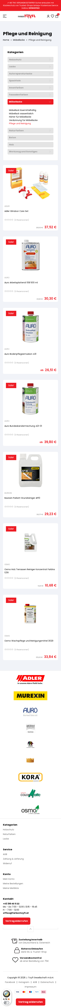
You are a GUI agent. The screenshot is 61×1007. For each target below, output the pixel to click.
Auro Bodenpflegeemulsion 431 (20, 353)
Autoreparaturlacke (20, 73)
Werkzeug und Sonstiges (23, 151)
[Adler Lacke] (30, 679)
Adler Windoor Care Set (16, 211)
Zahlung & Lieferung (13, 858)
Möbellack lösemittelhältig (22, 110)
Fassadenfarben (18, 94)
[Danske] (30, 760)
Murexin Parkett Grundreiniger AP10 (22, 497)
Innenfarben (16, 87)
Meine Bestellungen (13, 883)
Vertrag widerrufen (16, 920)
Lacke (12, 66)
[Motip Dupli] (30, 793)
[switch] (6, 1002)
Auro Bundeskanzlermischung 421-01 (23, 425)
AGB (5, 854)
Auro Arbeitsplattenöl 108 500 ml (21, 282)
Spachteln (15, 80)
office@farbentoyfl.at (16, 912)
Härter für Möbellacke (20, 117)
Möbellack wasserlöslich (21, 113)
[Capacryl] (30, 744)
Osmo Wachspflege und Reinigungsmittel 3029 (28, 640)
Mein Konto (9, 878)
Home (6, 39)
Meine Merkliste (11, 888)
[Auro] (30, 712)
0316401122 (34, 8)
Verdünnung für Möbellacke (23, 120)
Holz (11, 144)
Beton (12, 137)
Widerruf (7, 863)
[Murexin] (30, 695)
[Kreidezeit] (30, 728)
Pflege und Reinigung (20, 123)
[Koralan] (30, 777)
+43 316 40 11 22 (11, 903)
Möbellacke (19, 39)
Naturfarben (16, 130)
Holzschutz (15, 59)
